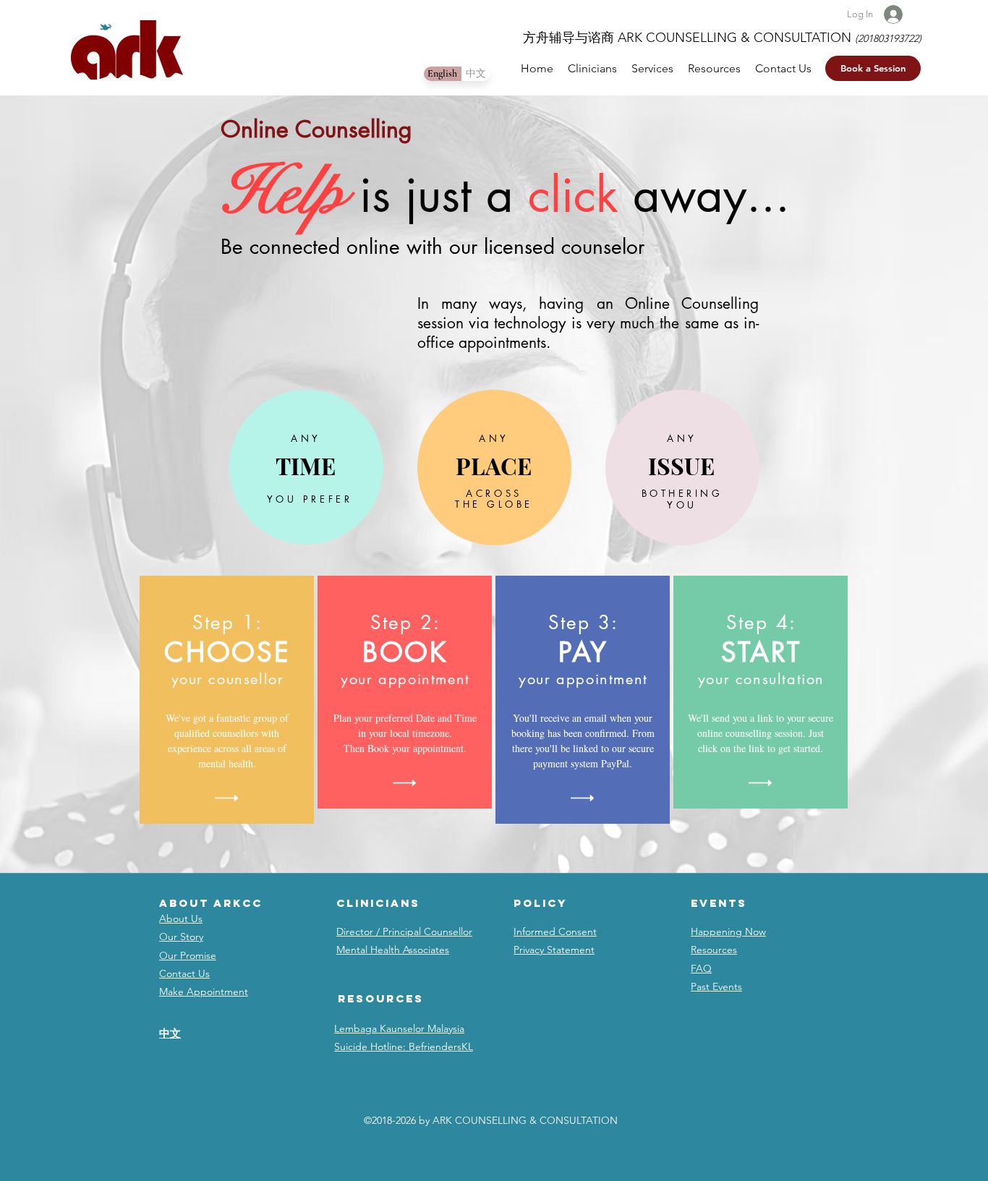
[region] (306, 467)
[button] (873, 68)
